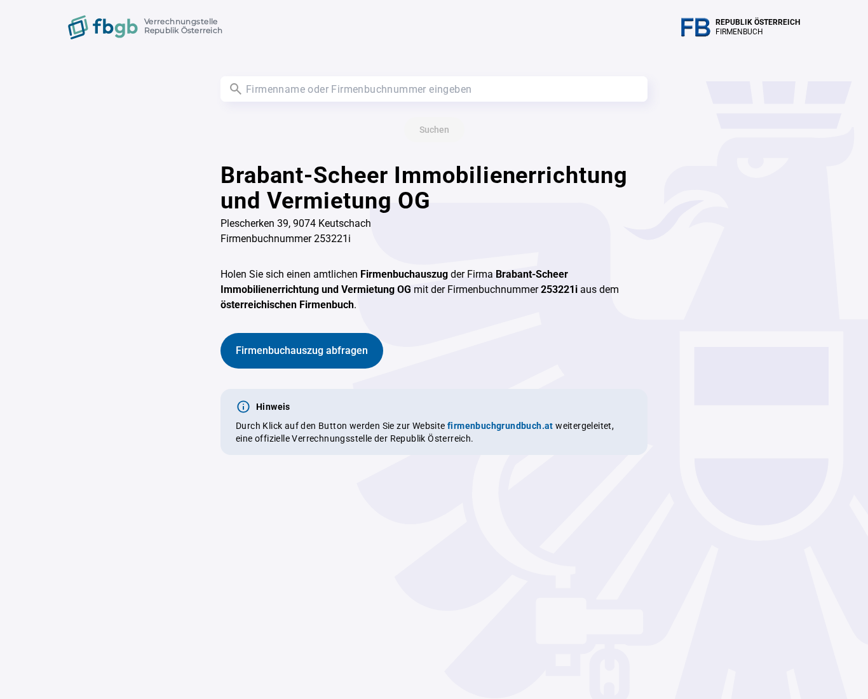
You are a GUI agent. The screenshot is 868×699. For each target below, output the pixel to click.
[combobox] (434, 89)
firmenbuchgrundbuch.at (500, 426)
